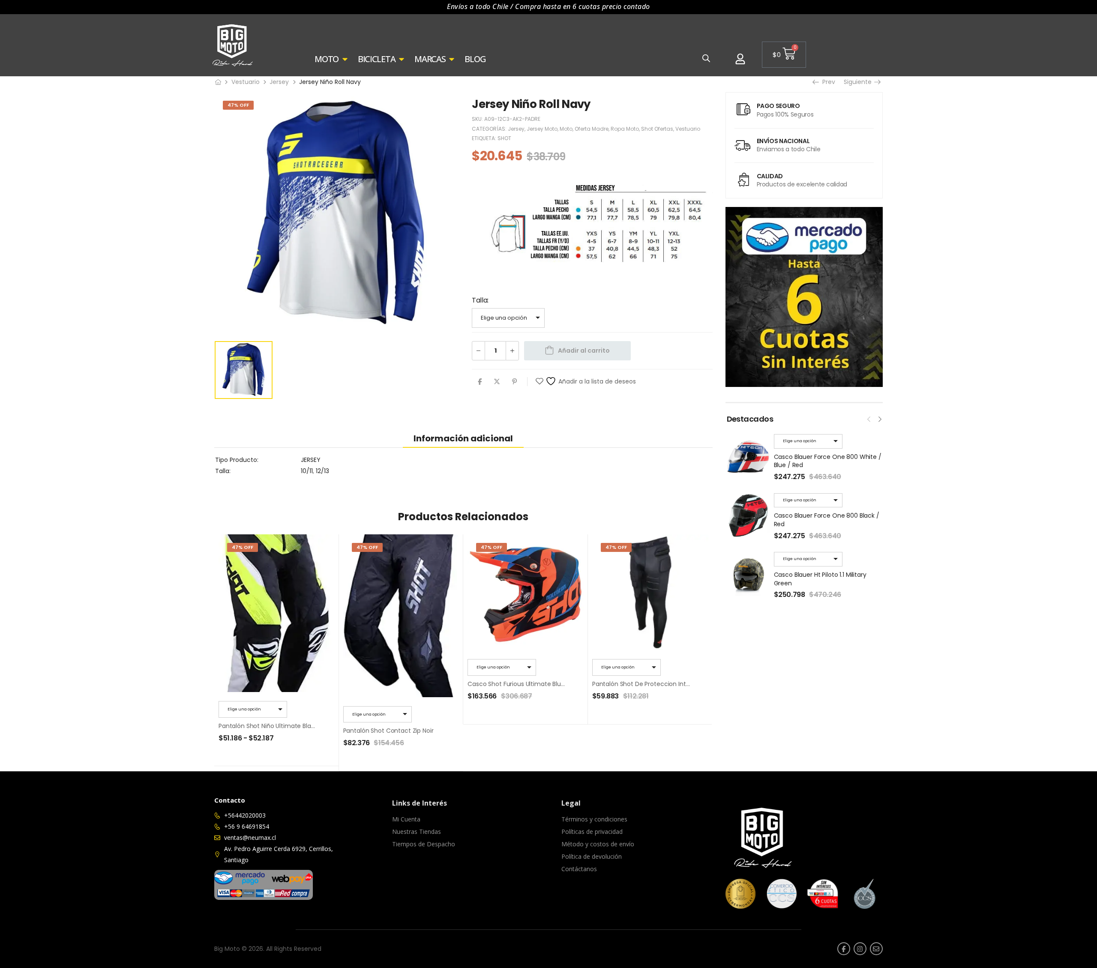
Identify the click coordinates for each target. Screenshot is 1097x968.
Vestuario (245, 82)
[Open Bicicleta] (401, 59)
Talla (479, 300)
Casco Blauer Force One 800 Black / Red (826, 519)
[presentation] (869, 418)
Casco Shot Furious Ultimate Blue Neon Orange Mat (543, 684)
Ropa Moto (625, 128)
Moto (566, 128)
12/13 (322, 471)
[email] (876, 948)
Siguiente (860, 82)
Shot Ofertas (657, 128)
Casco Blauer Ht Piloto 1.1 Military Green (820, 578)
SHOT (504, 138)
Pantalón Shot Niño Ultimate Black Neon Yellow (287, 726)
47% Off (238, 105)
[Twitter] (497, 381)
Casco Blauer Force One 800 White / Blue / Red (827, 461)
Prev (827, 82)
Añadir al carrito (584, 350)
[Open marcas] (451, 59)
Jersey (279, 82)
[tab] (463, 438)
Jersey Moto (542, 128)
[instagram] (860, 948)
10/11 (307, 471)
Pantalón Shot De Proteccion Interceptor (652, 684)
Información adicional (463, 438)
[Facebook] (480, 381)
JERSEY (311, 460)
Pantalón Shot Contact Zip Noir (388, 730)
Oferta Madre (591, 128)
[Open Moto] (345, 59)
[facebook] (843, 948)
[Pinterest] (514, 381)
